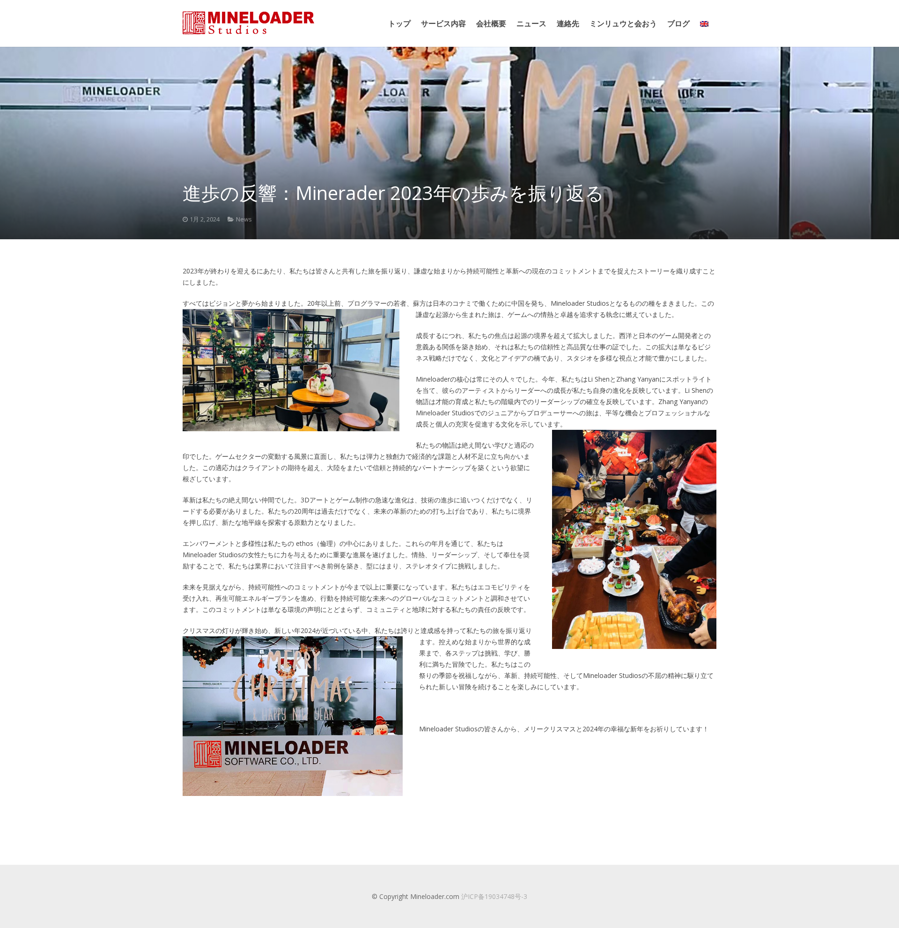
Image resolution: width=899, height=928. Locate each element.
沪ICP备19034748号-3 (494, 896)
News (244, 219)
